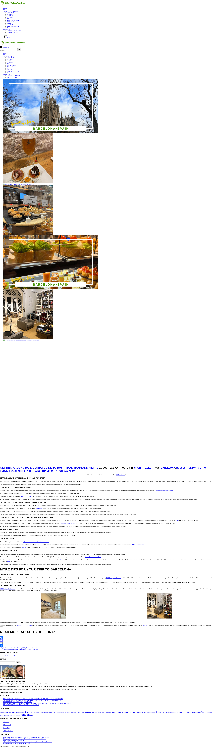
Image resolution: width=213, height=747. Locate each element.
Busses (181, 468)
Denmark (10, 14)
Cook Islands (12, 12)
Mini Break (144, 712)
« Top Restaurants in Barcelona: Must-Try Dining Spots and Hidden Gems (19, 648)
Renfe (61, 559)
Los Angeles (138, 712)
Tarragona (42, 559)
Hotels (127, 712)
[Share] (106, 645)
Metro (202, 468)
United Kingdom (13, 26)
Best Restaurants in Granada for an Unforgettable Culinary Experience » (19, 649)
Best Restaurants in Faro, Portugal (17, 702)
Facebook (2, 656)
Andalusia (11, 712)
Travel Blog (6, 728)
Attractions (28, 712)
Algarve (5, 712)
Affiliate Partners (120, 475)
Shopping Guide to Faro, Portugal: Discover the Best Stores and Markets (32, 700)
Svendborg (209, 712)
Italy (8, 18)
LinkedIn (13, 656)
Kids (134, 712)
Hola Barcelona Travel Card (67, 523)
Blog (5, 9)
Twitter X (8, 656)
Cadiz (54, 712)
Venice (32, 715)
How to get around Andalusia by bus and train (21, 705)
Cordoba (79, 712)
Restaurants (161, 712)
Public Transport (11, 471)
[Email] (106, 643)
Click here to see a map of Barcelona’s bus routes (36, 542)
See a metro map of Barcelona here (164, 490)
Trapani (6, 715)
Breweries (46, 712)
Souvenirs (198, 712)
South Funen (191, 712)
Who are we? (7, 725)
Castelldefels (146, 625)
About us (6, 29)
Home (5, 8)
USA (8, 27)
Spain (9, 23)
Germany (10, 15)
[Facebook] (106, 637)
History (114, 712)
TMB (177, 520)
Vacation (69, 471)
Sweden (10, 24)
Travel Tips (15, 715)
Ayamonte (36, 712)
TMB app (23, 547)
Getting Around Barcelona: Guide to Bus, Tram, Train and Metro (49, 467)
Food (89, 712)
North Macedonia (13, 20)
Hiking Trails (108, 712)
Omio (8, 561)
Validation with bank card (137, 544)
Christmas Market (60, 712)
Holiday (191, 468)
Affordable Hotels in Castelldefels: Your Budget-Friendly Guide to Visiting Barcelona (37, 703)
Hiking (103, 712)
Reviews (170, 712)
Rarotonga (153, 712)
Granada (99, 712)
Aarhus (1, 712)
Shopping (180, 712)
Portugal (10, 21)
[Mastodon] (106, 640)
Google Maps (38, 508)
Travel (146, 468)
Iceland (10, 17)
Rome (174, 712)
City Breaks (67, 712)
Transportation (52, 471)
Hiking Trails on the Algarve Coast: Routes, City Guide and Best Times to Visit (33, 699)
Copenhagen (73, 712)
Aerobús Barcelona (26, 496)
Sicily (186, 712)
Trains (36, 471)
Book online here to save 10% (93, 557)
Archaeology (19, 712)
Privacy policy (12, 32)
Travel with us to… (10, 11)
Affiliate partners (14, 30)
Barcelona (168, 468)
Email (17, 656)
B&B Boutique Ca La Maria (113, 578)
